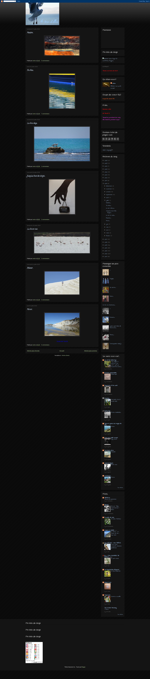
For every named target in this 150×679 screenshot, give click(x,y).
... (110, 270)
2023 (106, 169)
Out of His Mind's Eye (110, 360)
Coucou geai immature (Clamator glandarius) (116, 546)
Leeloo (114, 83)
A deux (107, 609)
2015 (106, 245)
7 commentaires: (45, 113)
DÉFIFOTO (107, 498)
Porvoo (113, 477)
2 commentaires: (45, 219)
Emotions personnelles (110, 373)
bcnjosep (106, 398)
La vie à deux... (32, 123)
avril (107, 230)
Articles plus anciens (90, 351)
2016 (106, 242)
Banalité (113, 452)
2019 (106, 181)
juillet (107, 200)
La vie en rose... (32, 229)
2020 (106, 178)
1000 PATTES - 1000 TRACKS (112, 543)
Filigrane (106, 505)
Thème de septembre (110, 499)
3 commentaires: (45, 60)
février (108, 236)
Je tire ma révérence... (109, 305)
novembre (109, 189)
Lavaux (113, 426)
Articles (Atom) (65, 355)
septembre (109, 195)
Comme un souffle (116, 596)
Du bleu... (30, 70)
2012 (106, 254)
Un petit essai (115, 558)
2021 (106, 175)
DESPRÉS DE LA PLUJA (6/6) (115, 400)
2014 (106, 248)
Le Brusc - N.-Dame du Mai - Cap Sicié (115, 533)
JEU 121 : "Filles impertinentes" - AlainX (115, 508)
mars (108, 233)
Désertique (114, 374)
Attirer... (112, 335)
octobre (108, 192)
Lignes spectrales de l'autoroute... (115, 327)
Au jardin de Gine (109, 517)
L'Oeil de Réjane (108, 463)
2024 (106, 166)
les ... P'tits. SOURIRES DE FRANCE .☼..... (111, 556)
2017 (106, 239)
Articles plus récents (33, 351)
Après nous (114, 465)
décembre (109, 186)
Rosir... (111, 296)
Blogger (83, 667)
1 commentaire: (45, 166)
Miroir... (30, 309)
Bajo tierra (114, 439)
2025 (106, 163)
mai (107, 227)
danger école (107, 582)
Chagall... (112, 279)
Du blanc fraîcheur (116, 519)
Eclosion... (112, 317)
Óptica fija (107, 411)
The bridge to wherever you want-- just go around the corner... (116, 364)
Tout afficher (120, 487)
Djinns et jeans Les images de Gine (112, 424)
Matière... (30, 32)
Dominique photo (109, 450)
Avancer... (30, 268)
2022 (106, 172)
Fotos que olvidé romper (111, 438)
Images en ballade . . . (110, 530)
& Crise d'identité (115, 571)
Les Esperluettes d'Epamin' (111, 570)
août (107, 198)
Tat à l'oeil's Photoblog (110, 608)
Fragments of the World (110, 385)
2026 (106, 160)
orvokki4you (107, 476)
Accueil (62, 351)
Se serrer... (113, 287)
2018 (106, 184)
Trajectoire (107, 595)
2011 (106, 257)
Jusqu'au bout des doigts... (36, 176)
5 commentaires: (45, 345)
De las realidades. (116, 412)
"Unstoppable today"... (116, 344)
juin (107, 224)
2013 (106, 251)
